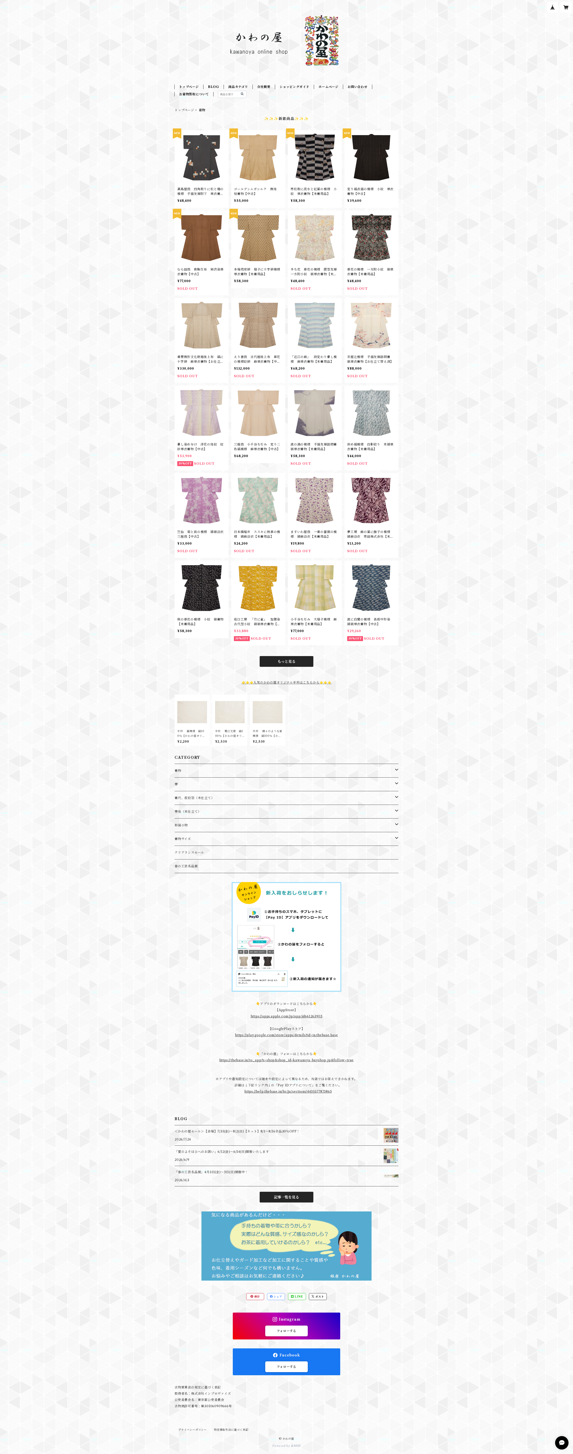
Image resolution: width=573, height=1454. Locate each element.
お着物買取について (194, 94)
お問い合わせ (358, 87)
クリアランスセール (189, 853)
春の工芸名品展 (186, 866)
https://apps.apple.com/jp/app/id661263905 (287, 1016)
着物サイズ (183, 839)
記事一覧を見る (286, 1197)
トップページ (189, 87)
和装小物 (181, 825)
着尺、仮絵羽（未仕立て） (194, 798)
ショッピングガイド (294, 87)
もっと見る (286, 661)
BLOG (213, 87)
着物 (178, 771)
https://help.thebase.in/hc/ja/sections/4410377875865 (288, 1091)
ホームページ (328, 87)
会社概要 (263, 87)
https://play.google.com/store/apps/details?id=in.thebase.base (286, 1035)
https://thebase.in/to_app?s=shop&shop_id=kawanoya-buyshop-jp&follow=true (286, 1060)
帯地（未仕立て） (188, 812)
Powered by (281, 1446)
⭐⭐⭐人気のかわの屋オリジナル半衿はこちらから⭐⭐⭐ (286, 682)
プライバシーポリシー (192, 1429)
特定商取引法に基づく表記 (231, 1429)
